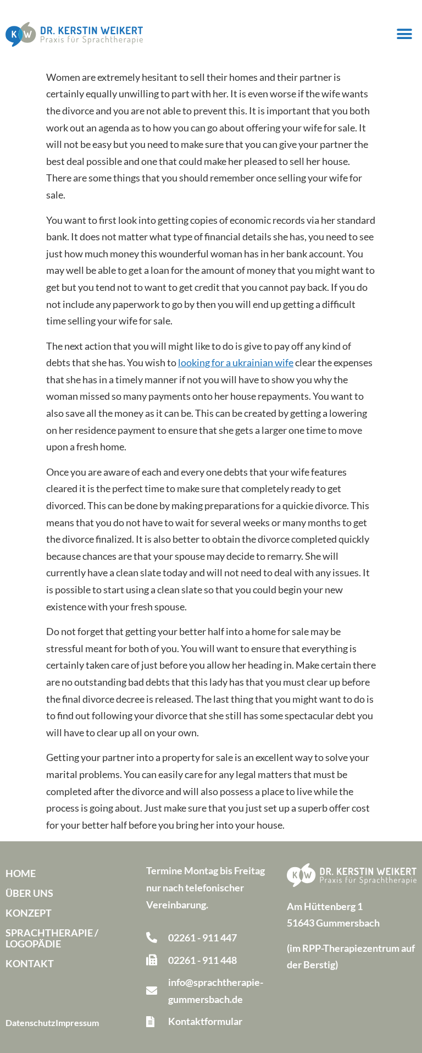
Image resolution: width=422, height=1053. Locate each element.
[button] (404, 34)
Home (20, 873)
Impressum (77, 1022)
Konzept (28, 913)
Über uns (29, 893)
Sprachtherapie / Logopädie (51, 938)
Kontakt (29, 963)
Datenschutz (30, 1022)
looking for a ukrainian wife (235, 362)
